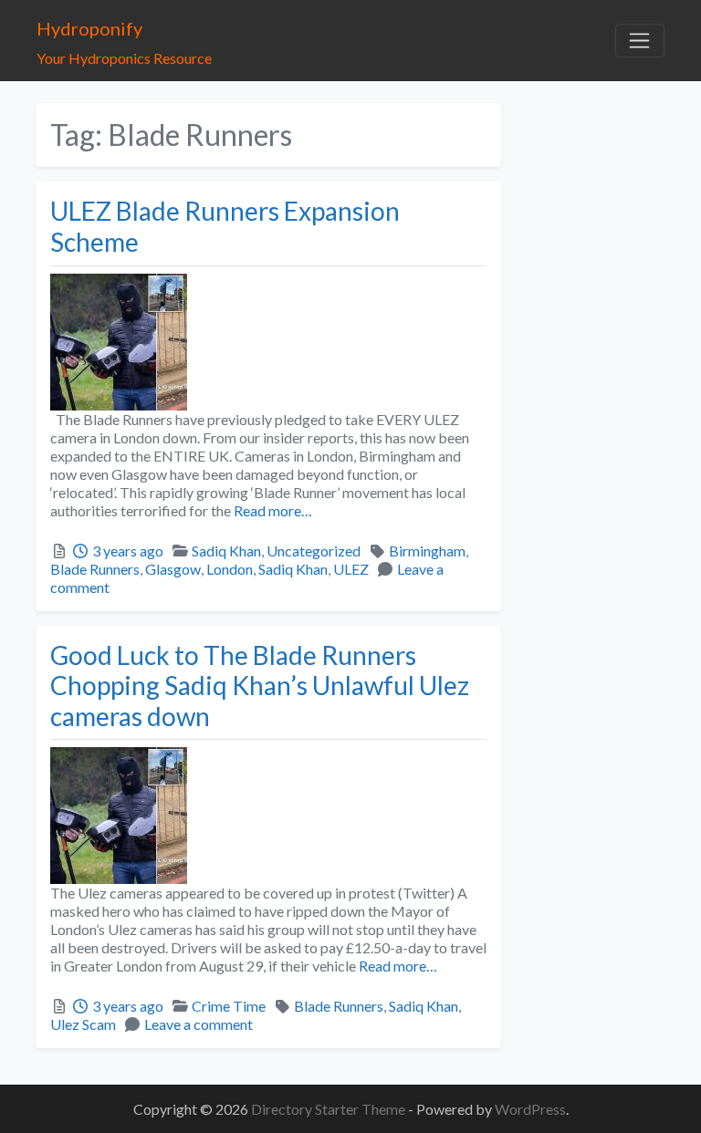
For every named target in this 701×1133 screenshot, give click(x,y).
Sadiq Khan (226, 550)
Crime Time (229, 1005)
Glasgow (173, 568)
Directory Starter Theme (329, 1108)
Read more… (271, 510)
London (229, 568)
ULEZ (351, 568)
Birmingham (427, 550)
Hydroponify (89, 28)
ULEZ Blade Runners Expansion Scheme (225, 226)
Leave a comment (198, 1024)
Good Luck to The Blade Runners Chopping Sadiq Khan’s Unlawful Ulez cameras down (259, 685)
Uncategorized (314, 550)
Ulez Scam (83, 1024)
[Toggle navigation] (639, 41)
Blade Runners (95, 568)
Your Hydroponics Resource (124, 58)
